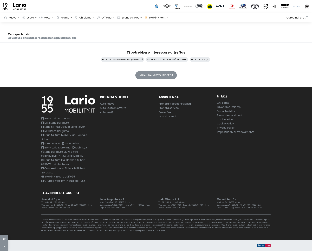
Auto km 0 (106, 112)
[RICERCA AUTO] (4, 239)
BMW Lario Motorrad (57, 147)
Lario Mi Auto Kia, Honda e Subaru (65, 160)
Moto (47, 17)
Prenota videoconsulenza (174, 104)
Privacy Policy (225, 128)
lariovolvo (50, 156)
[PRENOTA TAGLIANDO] (4, 247)
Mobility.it (81, 147)
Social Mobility (226, 111)
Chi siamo (85, 17)
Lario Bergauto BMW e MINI (61, 152)
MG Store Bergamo (56, 131)
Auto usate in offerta (113, 108)
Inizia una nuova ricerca (156, 75)
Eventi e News (130, 17)
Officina (106, 17)
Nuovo (12, 17)
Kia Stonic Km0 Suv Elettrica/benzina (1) (167, 59)
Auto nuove (107, 104)
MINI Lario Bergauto (56, 123)
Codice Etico (225, 119)
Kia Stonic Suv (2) (199, 59)
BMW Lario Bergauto (57, 118)
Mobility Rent (157, 17)
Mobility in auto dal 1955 (59, 176)
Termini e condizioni (229, 115)
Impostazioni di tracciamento (235, 132)
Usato (30, 17)
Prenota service (168, 108)
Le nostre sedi (167, 116)
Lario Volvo (71, 143)
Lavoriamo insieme (229, 107)
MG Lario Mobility (72, 156)
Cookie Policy (225, 123)
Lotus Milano (52, 143)
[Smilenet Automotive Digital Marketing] (264, 245)
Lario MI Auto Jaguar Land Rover (64, 127)
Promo (65, 17)
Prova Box (164, 112)
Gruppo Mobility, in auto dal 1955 (64, 181)
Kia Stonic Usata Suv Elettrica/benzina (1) (122, 59)
